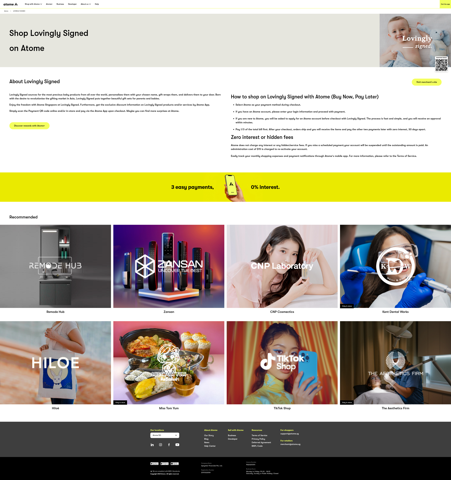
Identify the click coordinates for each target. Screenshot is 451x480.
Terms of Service (259, 435)
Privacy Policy (258, 439)
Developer (72, 4)
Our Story (209, 435)
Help (97, 4)
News (206, 442)
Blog (206, 439)
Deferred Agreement (261, 442)
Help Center (210, 446)
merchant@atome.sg (290, 444)
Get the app (445, 4)
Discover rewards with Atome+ (29, 125)
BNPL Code (257, 446)
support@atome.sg (289, 433)
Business (60, 4)
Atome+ (49, 4)
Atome (6, 11)
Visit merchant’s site (426, 82)
